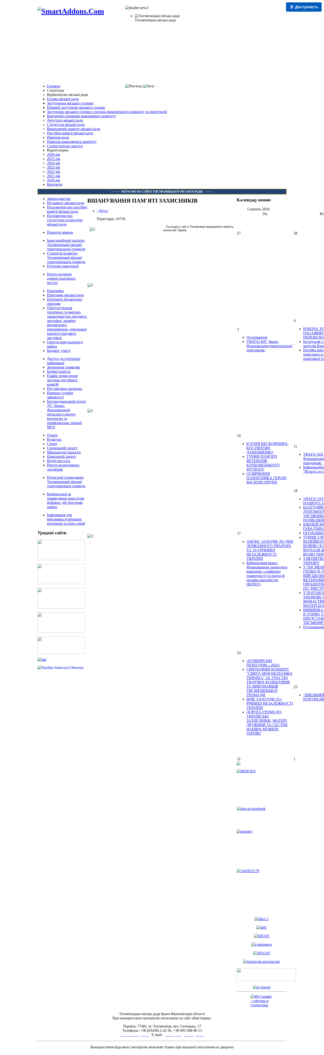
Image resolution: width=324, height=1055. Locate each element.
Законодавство (59, 199)
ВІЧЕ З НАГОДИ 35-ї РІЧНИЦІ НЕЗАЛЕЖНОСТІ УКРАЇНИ (269, 703)
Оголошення (256, 337)
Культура (54, 439)
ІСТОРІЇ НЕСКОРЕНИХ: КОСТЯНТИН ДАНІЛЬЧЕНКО (267, 448)
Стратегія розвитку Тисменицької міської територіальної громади (66, 257)
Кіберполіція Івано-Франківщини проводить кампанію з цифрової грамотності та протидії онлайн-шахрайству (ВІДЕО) (266, 573)
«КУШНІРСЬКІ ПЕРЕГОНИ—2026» (263, 663)
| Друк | (102, 211)
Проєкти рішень (60, 232)
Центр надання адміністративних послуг (61, 278)
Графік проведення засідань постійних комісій (62, 380)
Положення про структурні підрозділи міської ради (65, 220)
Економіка (55, 291)
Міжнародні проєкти (64, 452)
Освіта (52, 435)
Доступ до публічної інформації (63, 361)
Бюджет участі (58, 351)
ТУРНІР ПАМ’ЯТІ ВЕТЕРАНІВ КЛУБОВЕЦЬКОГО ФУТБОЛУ (263, 462)
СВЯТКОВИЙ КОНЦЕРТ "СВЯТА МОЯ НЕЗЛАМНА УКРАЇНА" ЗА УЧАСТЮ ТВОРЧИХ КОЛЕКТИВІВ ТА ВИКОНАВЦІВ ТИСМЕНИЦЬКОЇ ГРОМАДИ (269, 682)
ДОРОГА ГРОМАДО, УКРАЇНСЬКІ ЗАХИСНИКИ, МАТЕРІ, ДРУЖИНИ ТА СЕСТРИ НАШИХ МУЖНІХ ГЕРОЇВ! (266, 722)
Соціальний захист (62, 448)
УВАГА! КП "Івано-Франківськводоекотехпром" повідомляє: (269, 346)
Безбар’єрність (58, 371)
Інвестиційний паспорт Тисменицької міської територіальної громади (66, 244)
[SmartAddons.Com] (70, 11)
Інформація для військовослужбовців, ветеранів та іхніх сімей (66, 519)
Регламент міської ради (65, 203)
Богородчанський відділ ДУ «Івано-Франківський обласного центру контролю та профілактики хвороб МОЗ (66, 414)
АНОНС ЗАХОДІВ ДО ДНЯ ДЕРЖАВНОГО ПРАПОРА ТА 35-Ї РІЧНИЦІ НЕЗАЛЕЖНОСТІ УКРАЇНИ (269, 550)
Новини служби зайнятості (60, 395)
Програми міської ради (65, 295)
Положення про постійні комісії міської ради (67, 209)
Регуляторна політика (64, 389)
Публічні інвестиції (63, 266)
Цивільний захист (61, 456)
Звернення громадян (63, 367)
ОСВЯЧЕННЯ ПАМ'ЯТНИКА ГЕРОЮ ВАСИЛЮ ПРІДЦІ (266, 478)
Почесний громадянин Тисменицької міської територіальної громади (66, 481)
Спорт (52, 444)
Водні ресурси (58, 461)
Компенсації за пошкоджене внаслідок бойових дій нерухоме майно (65, 500)
